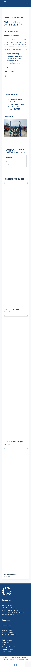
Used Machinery (7, 630)
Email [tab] (7, 161)
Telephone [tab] (8, 157)
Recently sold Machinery (9, 634)
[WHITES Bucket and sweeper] (16, 377)
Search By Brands (7, 632)
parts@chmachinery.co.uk (10, 610)
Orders (4, 644)
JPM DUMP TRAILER (10, 574)
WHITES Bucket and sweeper (13, 441)
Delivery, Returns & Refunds (10, 647)
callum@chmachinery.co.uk (10, 608)
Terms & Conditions (8, 649)
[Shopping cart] (28, 3)
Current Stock (6, 626)
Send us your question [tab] (12, 165)
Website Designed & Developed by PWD (15, 659)
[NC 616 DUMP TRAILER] (16, 244)
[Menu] (25, 3)
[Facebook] (15, 665)
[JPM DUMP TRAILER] (16, 510)
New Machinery (7, 628)
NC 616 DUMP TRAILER (11, 309)
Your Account (6, 642)
